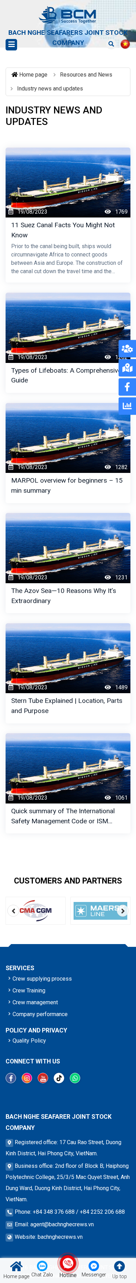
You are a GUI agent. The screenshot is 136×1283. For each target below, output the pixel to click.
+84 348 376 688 (54, 1212)
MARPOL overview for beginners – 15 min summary (67, 485)
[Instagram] (27, 1078)
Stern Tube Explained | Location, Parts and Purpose (66, 706)
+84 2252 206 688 (102, 1212)
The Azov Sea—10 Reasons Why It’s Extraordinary (63, 596)
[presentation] (13, 911)
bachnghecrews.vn (60, 1237)
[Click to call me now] (68, 1263)
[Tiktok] (59, 1078)
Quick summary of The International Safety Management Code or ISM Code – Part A (63, 816)
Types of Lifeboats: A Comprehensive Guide (66, 375)
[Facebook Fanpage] (11, 1078)
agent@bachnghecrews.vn (62, 1224)
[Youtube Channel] (43, 1078)
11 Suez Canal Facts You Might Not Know (63, 230)
